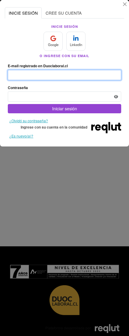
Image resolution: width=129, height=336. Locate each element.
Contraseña (18, 87)
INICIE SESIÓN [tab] (23, 13)
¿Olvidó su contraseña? (28, 120)
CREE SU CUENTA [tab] (64, 13)
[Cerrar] (125, 4)
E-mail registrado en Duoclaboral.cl (38, 65)
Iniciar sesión (64, 109)
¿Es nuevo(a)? (21, 135)
